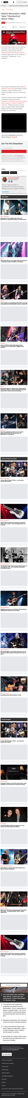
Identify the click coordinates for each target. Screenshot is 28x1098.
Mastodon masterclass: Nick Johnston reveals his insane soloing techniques (15, 1021)
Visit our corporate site (12, 1049)
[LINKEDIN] (9, 181)
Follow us (16, 27)
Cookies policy (5, 1069)
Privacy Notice (20, 157)
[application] (14, 122)
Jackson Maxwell (11, 22)
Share (5, 27)
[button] (2, 2)
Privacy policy (5, 1066)
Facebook (14, 137)
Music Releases (9, 9)
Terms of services (18, 155)
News (3, 22)
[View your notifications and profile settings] (13, 2)
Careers (3, 1085)
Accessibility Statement (7, 1076)
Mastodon (4, 47)
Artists (3, 9)
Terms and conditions (7, 1060)
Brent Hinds (5, 172)
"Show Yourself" (19, 52)
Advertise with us (6, 1073)
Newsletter (24, 27)
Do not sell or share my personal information (12, 1088)
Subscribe (19, 2)
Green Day (10, 88)
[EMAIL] (12, 181)
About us (4, 1082)
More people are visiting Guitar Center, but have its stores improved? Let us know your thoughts (15, 1038)
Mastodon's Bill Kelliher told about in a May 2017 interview (14, 103)
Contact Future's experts (7, 1063)
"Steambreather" (6, 52)
